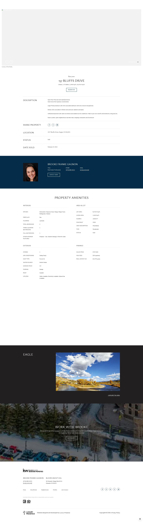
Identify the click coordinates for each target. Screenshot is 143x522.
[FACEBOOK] (102, 489)
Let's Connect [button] (71, 438)
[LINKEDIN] (110, 489)
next (11, 62)
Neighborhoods (45, 490)
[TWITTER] (114, 489)
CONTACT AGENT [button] (53, 174)
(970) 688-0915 (70, 170)
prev (7, 62)
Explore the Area (114, 395)
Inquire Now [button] (71, 89)
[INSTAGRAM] (106, 489)
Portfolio (55, 490)
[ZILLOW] (118, 489)
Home (24, 490)
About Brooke (33, 490)
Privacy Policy (116, 513)
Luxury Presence (65, 513)
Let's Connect (65, 490)
